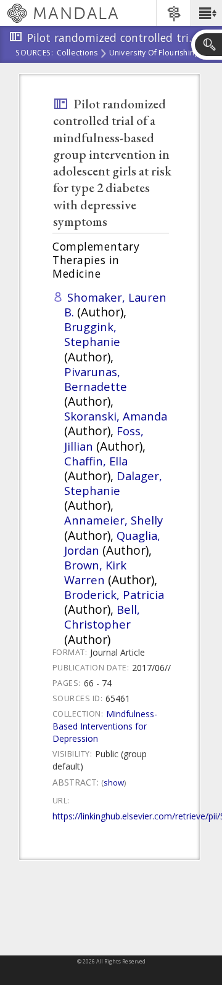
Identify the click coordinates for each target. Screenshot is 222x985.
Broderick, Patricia (114, 594)
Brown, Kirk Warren (95, 572)
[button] (206, 13)
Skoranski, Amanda (115, 416)
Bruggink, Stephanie (92, 334)
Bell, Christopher (102, 616)
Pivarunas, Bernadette (95, 379)
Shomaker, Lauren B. (115, 304)
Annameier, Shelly (113, 520)
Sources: (34, 53)
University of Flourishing (154, 53)
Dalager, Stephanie (113, 483)
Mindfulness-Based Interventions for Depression (104, 726)
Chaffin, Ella (96, 460)
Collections (77, 53)
